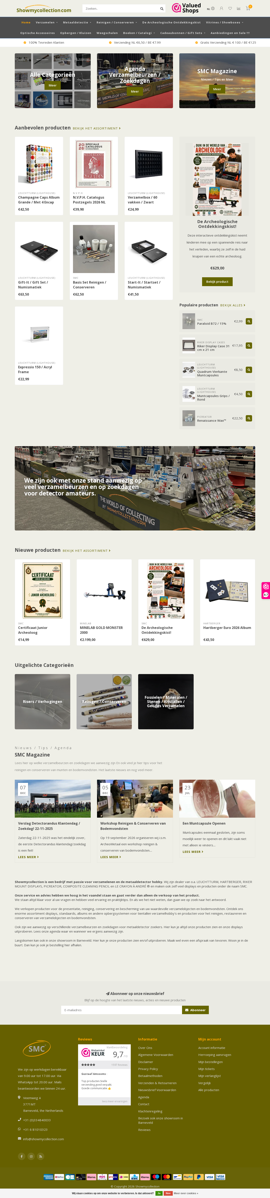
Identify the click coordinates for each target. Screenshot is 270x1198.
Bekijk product (217, 281)
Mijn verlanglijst (209, 1076)
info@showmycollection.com (43, 1139)
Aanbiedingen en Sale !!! (230, 33)
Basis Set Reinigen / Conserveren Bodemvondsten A (89, 287)
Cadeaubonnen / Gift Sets (181, 33)
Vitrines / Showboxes (223, 22)
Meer (53, 85)
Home (26, 22)
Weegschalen (107, 33)
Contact (143, 1104)
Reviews (144, 1130)
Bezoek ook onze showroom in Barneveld (160, 1120)
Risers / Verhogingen (30, 676)
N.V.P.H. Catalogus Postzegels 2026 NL (89, 200)
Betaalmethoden (150, 1076)
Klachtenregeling (150, 1111)
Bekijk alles (232, 305)
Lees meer (27, 857)
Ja (159, 1193)
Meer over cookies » (186, 1193)
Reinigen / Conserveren (115, 22)
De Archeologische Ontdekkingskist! (217, 224)
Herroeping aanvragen (214, 1055)
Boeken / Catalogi (137, 33)
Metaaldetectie (75, 22)
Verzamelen (45, 22)
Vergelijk (204, 1083)
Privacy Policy (148, 1069)
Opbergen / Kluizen (75, 33)
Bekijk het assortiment (96, 128)
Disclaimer (145, 1062)
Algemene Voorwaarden (155, 1055)
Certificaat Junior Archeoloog (32, 630)
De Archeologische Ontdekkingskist (171, 22)
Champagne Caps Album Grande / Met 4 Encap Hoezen (39, 202)
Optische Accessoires (37, 33)
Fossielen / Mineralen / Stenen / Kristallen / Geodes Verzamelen (161, 678)
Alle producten (208, 1090)
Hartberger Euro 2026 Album (227, 627)
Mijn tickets (206, 1069)
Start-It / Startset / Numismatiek (144, 284)
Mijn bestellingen (210, 1062)
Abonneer (197, 1010)
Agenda (143, 1097)
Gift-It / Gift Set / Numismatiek (33, 284)
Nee (168, 1193)
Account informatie (211, 1048)
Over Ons (145, 1048)
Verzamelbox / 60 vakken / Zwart (142, 200)
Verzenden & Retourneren (157, 1083)
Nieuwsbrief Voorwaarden (157, 1090)
